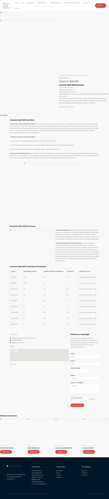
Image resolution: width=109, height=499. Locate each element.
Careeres (84, 473)
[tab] (4, 115)
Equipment (30, 3)
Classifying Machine (37, 481)
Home (16, 3)
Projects (85, 3)
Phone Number (75, 368)
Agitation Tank (36, 479)
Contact (16, 8)
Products (66, 75)
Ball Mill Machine (55, 3)
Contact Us (84, 475)
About (22, 3)
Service (58, 473)
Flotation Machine (37, 477)
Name (72, 353)
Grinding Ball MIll (37, 473)
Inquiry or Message (77, 382)
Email (72, 361)
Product (58, 475)
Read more (6, 452)
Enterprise (59, 470)
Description (4, 115)
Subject (73, 375)
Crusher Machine (41, 3)
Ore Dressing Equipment (71, 3)
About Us (84, 470)
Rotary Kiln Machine (38, 475)
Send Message (77, 405)
